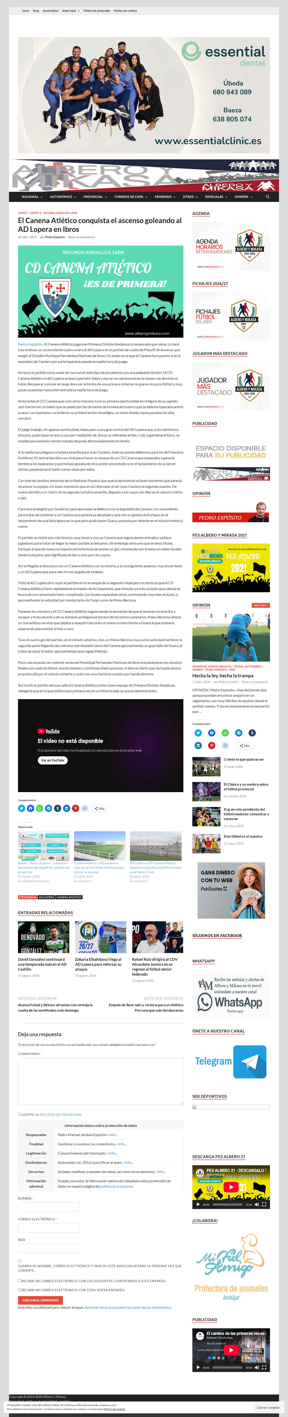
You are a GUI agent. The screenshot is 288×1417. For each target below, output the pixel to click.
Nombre (26, 1198)
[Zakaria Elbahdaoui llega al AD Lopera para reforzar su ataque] (100, 938)
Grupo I (23, 213)
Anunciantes (50, 10)
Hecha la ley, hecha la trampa (222, 675)
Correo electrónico (37, 1219)
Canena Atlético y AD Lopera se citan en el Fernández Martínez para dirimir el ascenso (99, 867)
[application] (231, 1187)
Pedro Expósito (55, 237)
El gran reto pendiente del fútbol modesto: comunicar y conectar (246, 814)
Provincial (93, 197)
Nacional (30, 197)
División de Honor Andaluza (212, 666)
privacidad (49, 1401)
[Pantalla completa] (264, 1204)
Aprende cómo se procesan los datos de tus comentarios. (128, 1307)
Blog (36, 10)
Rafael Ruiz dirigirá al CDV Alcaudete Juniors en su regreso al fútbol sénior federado (155, 966)
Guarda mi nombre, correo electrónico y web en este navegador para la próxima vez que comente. (100, 1268)
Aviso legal (69, 10)
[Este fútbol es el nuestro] (206, 836)
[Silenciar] (257, 1204)
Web (21, 1240)
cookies (65, 1401)
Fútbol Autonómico (248, 666)
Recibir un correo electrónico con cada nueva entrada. (73, 1290)
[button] (144, 95)
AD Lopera (46, 897)
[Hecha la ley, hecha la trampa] (231, 616)
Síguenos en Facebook (217, 935)
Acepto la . (52, 1114)
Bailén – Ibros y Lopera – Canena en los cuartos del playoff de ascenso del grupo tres (44, 867)
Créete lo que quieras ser (244, 759)
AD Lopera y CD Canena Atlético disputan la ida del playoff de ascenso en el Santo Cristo (156, 867)
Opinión (241, 197)
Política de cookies (125, 10)
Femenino (163, 197)
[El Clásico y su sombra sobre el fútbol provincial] (206, 784)
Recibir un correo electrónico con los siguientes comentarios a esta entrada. (94, 1281)
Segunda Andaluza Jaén (60, 213)
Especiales (214, 197)
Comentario (30, 1054)
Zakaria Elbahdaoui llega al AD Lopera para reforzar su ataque (98, 964)
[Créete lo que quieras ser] (206, 759)
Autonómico (61, 197)
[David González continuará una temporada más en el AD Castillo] (43, 938)
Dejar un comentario (81, 237)
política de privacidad (61, 1114)
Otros (188, 197)
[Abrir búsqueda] (267, 197)
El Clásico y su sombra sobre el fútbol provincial (246, 786)
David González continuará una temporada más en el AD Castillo (42, 964)
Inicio (25, 10)
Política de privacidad (96, 10)
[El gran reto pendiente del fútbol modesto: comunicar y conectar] (206, 809)
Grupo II (35, 213)
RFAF (232, 669)
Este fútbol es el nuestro (243, 836)
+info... (113, 1134)
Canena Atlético (69, 897)
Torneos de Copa (128, 197)
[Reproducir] (198, 1204)
